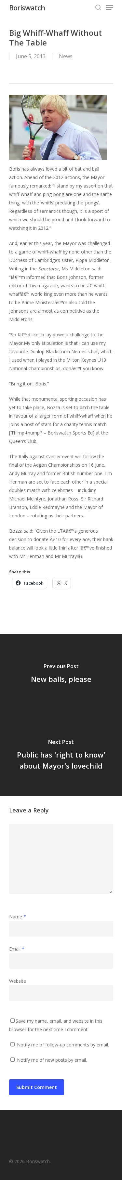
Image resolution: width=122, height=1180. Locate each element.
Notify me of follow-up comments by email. (63, 1045)
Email (16, 949)
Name (17, 917)
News (66, 56)
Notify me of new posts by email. (52, 1060)
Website (17, 981)
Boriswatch (27, 7)
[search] (98, 7)
